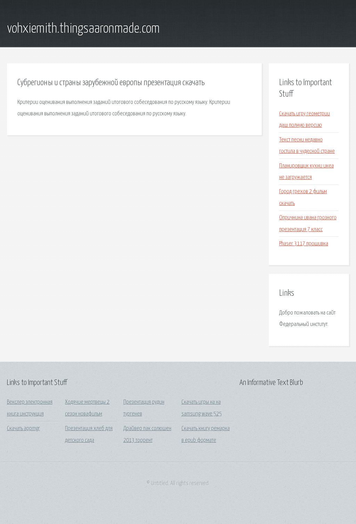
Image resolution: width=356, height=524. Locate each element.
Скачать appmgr (23, 429)
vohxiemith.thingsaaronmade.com (83, 28)
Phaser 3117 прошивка (303, 244)
